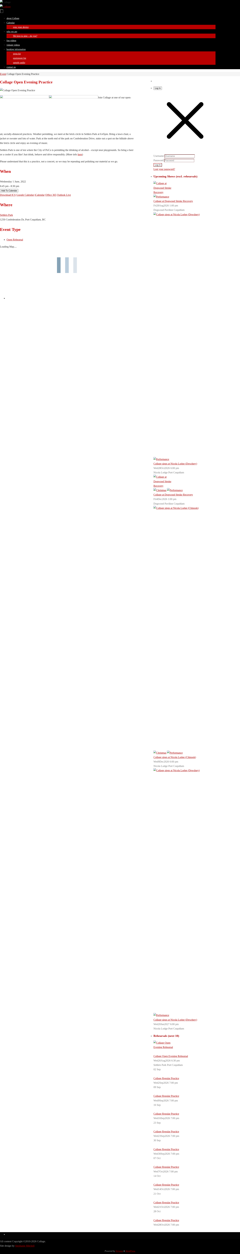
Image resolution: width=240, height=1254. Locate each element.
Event (3, 74)
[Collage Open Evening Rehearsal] (163, 1047)
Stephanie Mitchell (24, 1245)
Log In (158, 88)
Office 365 (50, 195)
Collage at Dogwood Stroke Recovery (173, 201)
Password (158, 160)
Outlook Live (64, 195)
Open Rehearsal (15, 239)
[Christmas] (159, 490)
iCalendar (40, 195)
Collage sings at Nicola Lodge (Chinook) (174, 757)
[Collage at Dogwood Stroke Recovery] (163, 192)
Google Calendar (25, 195)
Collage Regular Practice (166, 1078)
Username (158, 156)
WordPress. (131, 1251)
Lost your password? (164, 169)
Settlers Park (6, 215)
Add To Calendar (9, 190)
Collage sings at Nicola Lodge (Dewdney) (175, 463)
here (80, 154)
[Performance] (161, 196)
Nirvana (119, 1251)
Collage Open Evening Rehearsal (170, 1056)
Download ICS (8, 195)
